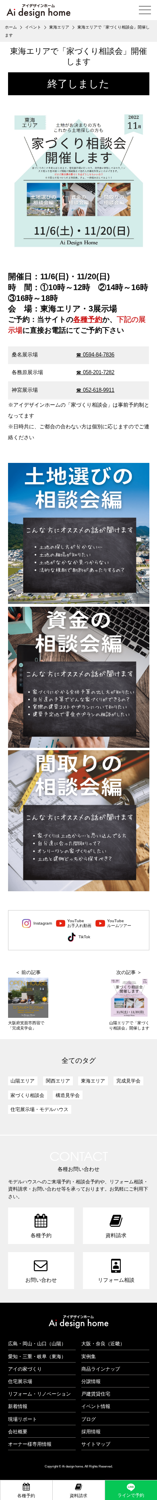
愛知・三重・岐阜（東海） (37, 1356)
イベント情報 (95, 1406)
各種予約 (87, 319)
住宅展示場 (20, 1381)
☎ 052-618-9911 (95, 390)
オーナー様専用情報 (30, 1444)
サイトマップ (95, 1444)
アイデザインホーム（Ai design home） (38, 11)
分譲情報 (91, 1381)
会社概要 (17, 1431)
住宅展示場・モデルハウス (39, 1109)
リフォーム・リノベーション (39, 1393)
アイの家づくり (25, 1368)
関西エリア (58, 1080)
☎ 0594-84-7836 (95, 355)
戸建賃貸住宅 (95, 1393)
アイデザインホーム (78, 1322)
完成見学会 (128, 1080)
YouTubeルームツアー (119, 923)
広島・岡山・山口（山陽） (37, 1343)
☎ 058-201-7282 (95, 372)
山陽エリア (22, 1080)
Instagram (42, 923)
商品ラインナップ (100, 1368)
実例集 (88, 1356)
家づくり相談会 (27, 1095)
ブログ (88, 1419)
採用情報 (91, 1431)
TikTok (84, 937)
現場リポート (22, 1419)
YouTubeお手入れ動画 (79, 923)
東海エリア (93, 1080)
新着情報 (17, 1406)
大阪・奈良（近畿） (103, 1343)
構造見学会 (68, 1095)
